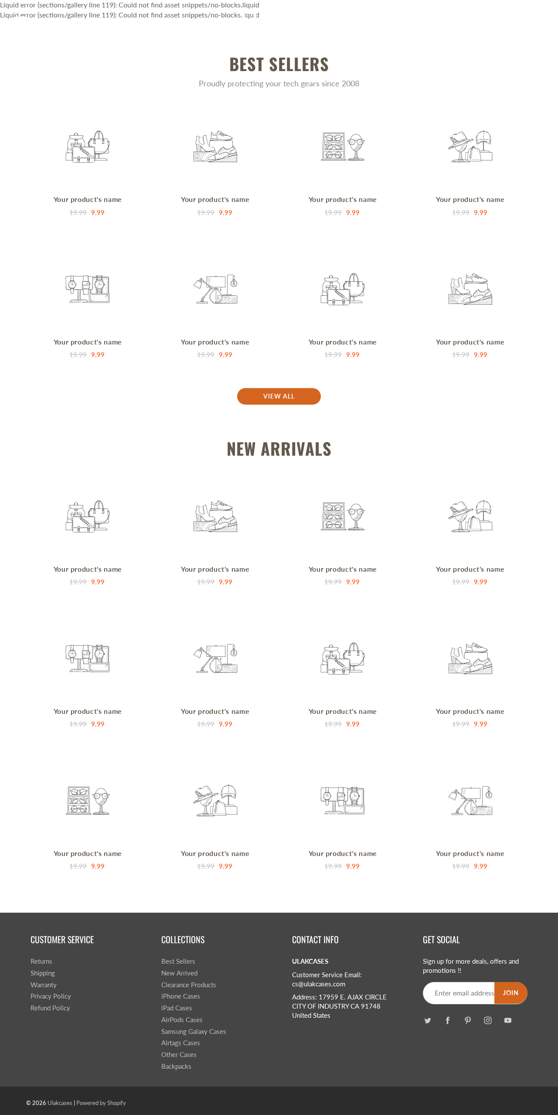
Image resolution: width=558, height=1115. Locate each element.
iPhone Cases (180, 996)
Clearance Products (188, 985)
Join (511, 992)
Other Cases (179, 1054)
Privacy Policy (51, 996)
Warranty (44, 985)
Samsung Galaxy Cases (193, 1031)
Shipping (43, 973)
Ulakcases (60, 1102)
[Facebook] (447, 1020)
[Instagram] (487, 1020)
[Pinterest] (467, 1020)
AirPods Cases (182, 1019)
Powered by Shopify (101, 1102)
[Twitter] (427, 1020)
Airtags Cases (180, 1043)
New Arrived (179, 973)
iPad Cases (176, 1008)
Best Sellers (178, 961)
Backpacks (176, 1066)
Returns (41, 961)
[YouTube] (507, 1020)
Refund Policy (50, 1008)
